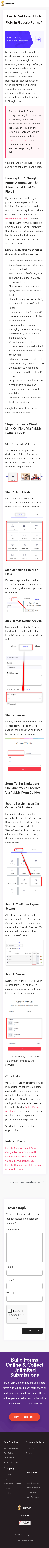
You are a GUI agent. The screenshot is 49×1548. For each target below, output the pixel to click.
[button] (24, 1417)
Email (10, 1280)
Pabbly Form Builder (19, 140)
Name (10, 1266)
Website (10, 1293)
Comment (12, 1229)
